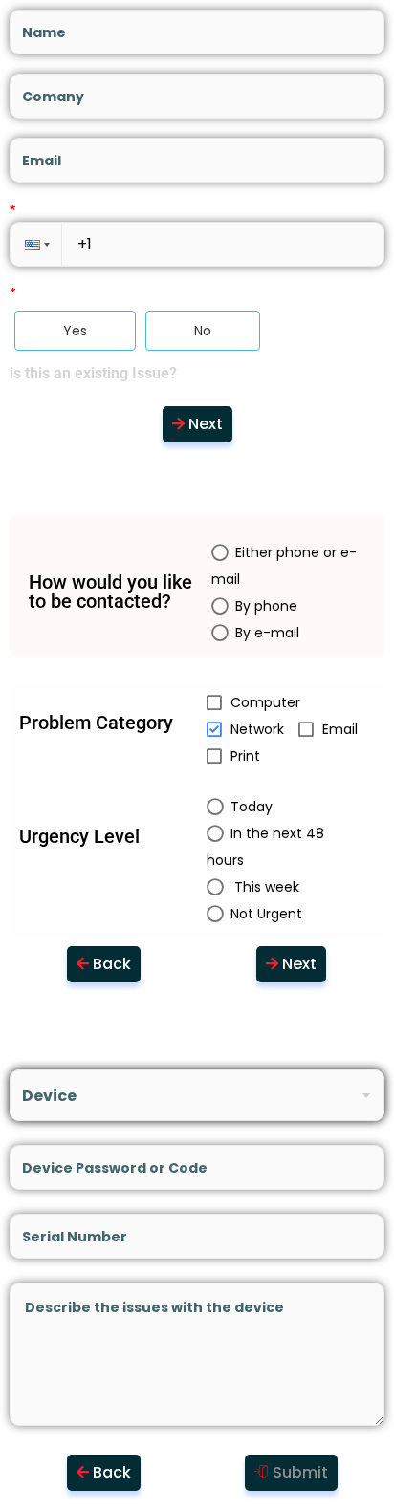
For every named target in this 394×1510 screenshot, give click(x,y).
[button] (35, 244)
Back (112, 964)
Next (205, 424)
